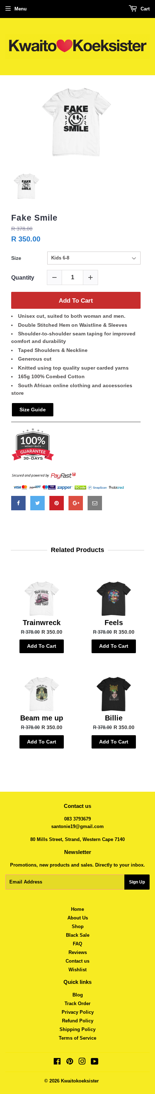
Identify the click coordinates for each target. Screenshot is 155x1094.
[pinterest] (56, 503)
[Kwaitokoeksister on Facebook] (57, 1062)
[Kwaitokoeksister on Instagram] (82, 1062)
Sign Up (137, 882)
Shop (78, 926)
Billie (114, 718)
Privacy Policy (78, 1012)
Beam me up (41, 718)
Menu (20, 9)
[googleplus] (75, 503)
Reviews (77, 952)
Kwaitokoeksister (80, 1081)
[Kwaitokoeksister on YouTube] (94, 1062)
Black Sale (77, 935)
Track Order (77, 1003)
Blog (77, 995)
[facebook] (18, 503)
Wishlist (77, 969)
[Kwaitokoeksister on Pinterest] (70, 1062)
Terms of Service (77, 1038)
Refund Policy (77, 1020)
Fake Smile (34, 217)
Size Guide (32, 409)
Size (16, 258)
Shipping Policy (77, 1029)
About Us (77, 918)
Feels (114, 623)
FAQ (77, 943)
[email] (95, 503)
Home (77, 909)
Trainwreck (42, 623)
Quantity (22, 278)
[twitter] (37, 503)
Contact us (77, 961)
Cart (144, 9)
